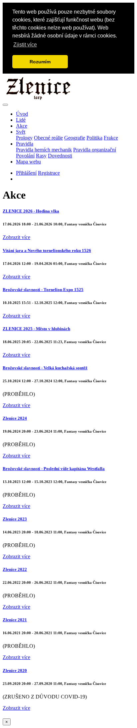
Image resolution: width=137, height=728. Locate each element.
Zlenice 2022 (15, 569)
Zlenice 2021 (15, 619)
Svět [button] (20, 132)
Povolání (25, 155)
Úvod (22, 114)
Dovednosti (60, 155)
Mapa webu (28, 161)
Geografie (74, 138)
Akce (21, 126)
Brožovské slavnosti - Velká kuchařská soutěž (45, 367)
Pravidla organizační (94, 149)
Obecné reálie (48, 138)
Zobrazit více (16, 237)
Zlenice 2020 (15, 670)
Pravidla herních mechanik (44, 149)
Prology (24, 138)
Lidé (21, 120)
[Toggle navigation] (5, 105)
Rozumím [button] (40, 61)
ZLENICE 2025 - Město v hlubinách (36, 328)
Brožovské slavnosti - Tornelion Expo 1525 (43, 289)
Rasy (41, 155)
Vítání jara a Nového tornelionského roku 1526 (47, 250)
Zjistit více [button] (25, 44)
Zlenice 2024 (15, 418)
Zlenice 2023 (15, 518)
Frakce (111, 138)
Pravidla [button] (24, 144)
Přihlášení (26, 173)
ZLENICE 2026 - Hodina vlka (31, 211)
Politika (94, 138)
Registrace (49, 173)
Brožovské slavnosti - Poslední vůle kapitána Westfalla (54, 468)
